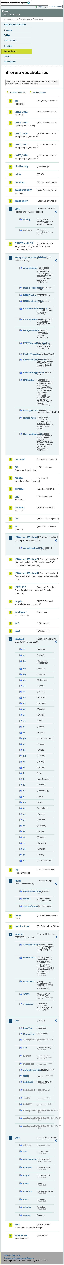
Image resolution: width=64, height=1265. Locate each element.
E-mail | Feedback (12, 1255)
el (24, 715)
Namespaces (10, 62)
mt (24, 802)
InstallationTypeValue (29, 372)
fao (16, 467)
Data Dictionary (26, 19)
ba (24, 661)
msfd (18, 880)
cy (24, 686)
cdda (18, 174)
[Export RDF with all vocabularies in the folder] (56, 212)
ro (24, 826)
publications (22, 926)
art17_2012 (21, 144)
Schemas (8, 46)
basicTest (27, 1028)
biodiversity (22, 166)
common (20, 182)
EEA (16, 2)
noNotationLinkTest (29, 1070)
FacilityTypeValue (29, 354)
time (25, 1199)
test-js (26, 1076)
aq (16, 100)
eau (25, 1048)
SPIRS (26, 994)
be (24, 668)
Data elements (10, 40)
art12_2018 (21, 122)
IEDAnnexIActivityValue (29, 360)
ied (16, 526)
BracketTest (28, 1034)
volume (26, 1215)
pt (24, 820)
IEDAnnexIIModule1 (25, 537)
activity (26, 219)
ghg (17, 496)
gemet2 (19, 489)
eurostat (20, 459)
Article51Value (29, 268)
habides (19, 507)
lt (24, 785)
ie (24, 762)
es (24, 721)
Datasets (8, 30)
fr (24, 732)
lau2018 (19, 639)
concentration (29, 1159)
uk (24, 860)
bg (24, 674)
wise (17, 1224)
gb (24, 738)
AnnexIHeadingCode (29, 548)
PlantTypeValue (29, 410)
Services (8, 56)
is (24, 767)
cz (24, 692)
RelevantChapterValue (29, 434)
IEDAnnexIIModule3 (25, 559)
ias (16, 518)
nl (24, 808)
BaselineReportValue (29, 288)
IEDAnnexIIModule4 (25, 573)
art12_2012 (21, 111)
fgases (19, 478)
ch (24, 680)
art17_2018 (21, 155)
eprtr (17, 208)
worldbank (21, 1235)
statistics (27, 1191)
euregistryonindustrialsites (25, 257)
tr (24, 855)
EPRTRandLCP (24, 243)
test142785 (28, 1082)
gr (24, 744)
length (26, 1175)
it (24, 773)
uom (17, 1137)
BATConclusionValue (29, 301)
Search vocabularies (18, 92)
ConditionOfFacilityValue (29, 308)
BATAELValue (29, 295)
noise (18, 915)
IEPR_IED (20, 587)
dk (24, 703)
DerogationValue (29, 330)
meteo (26, 1183)
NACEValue (28, 380)
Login (40, 7)
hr (24, 750)
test (17, 1020)
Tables (7, 35)
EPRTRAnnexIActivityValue (29, 343)
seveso (19, 934)
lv (24, 796)
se (24, 837)
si (24, 843)
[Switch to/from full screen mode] (45, 6)
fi (24, 727)
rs (24, 831)
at (24, 655)
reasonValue (29, 957)
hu (24, 756)
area (25, 1151)
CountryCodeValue (29, 319)
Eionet (16, 19)
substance (28, 1004)
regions (27, 899)
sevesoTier (28, 981)
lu (24, 791)
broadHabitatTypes (29, 891)
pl (24, 814)
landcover (21, 612)
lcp (16, 869)
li (24, 779)
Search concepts (39, 92)
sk (24, 849)
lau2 (17, 631)
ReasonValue (29, 418)
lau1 (17, 623)
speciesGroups (29, 906)
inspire (19, 601)
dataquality (21, 201)
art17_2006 (21, 133)
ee (24, 709)
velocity (27, 1207)
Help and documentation (15, 25)
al (24, 649)
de (24, 697)
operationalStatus (29, 945)
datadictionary (23, 190)
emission (27, 1167)
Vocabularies (10, 51)
